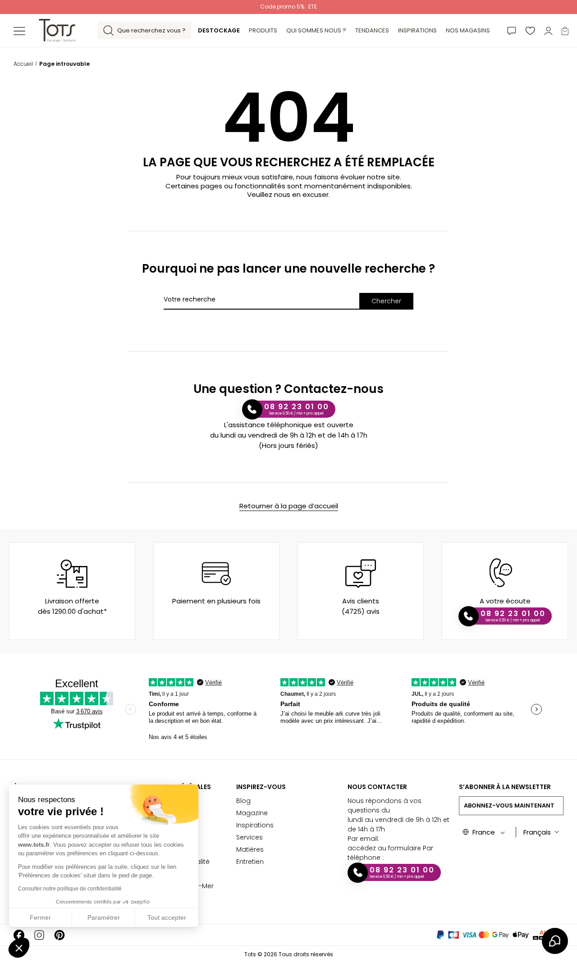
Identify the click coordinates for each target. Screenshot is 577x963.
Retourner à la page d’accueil (288, 506)
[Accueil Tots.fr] (57, 30)
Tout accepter (166, 917)
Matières (250, 849)
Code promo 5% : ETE (288, 6)
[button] (19, 947)
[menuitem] (219, 30)
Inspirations (255, 825)
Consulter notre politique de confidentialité (70, 888)
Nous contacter (377, 786)
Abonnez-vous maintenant (509, 805)
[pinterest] (59, 934)
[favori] (530, 30)
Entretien (250, 861)
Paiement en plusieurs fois (216, 601)
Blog (243, 800)
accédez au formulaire (384, 848)
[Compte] (548, 30)
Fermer (40, 917)
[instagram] (39, 934)
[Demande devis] (511, 30)
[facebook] (19, 934)
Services (249, 837)
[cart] (565, 30)
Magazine (252, 812)
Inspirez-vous (261, 786)
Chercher (386, 301)
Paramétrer (103, 917)
